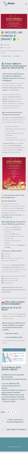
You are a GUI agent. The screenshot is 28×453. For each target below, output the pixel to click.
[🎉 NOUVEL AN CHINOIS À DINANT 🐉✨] (8, 412)
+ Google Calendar (6, 56)
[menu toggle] (26, 4)
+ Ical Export (16, 56)
